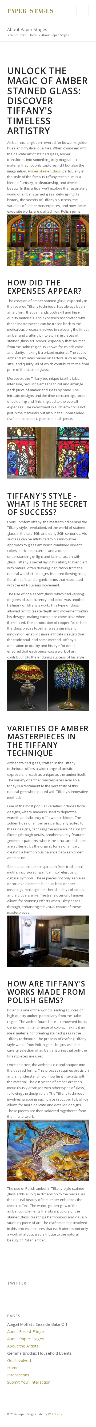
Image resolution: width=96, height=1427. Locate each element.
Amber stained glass (44, 171)
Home (33, 35)
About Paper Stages (27, 29)
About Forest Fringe (25, 1331)
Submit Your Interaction (28, 1382)
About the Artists (23, 1346)
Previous (19, 58)
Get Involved (19, 1360)
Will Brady (55, 1414)
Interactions (18, 1374)
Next (77, 58)
